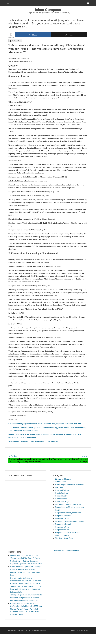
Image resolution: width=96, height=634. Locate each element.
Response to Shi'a (62, 527)
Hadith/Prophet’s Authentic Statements (70, 485)
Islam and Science (62, 490)
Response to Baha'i (62, 518)
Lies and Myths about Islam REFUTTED (70, 504)
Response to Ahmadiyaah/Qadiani (68, 513)
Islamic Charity (61, 496)
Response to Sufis (62, 530)
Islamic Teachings (62, 501)
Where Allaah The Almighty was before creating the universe (33, 441)
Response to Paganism (64, 524)
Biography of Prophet (63, 479)
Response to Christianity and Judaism (69, 521)
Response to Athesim (63, 516)
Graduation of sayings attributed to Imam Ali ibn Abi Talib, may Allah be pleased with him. (44, 424)
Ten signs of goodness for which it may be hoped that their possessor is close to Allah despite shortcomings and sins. (26, 597)
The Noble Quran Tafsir (64, 538)
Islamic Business (61, 493)
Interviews (59, 487)
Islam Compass (48, 10)
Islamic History (61, 499)
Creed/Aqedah (60, 482)
